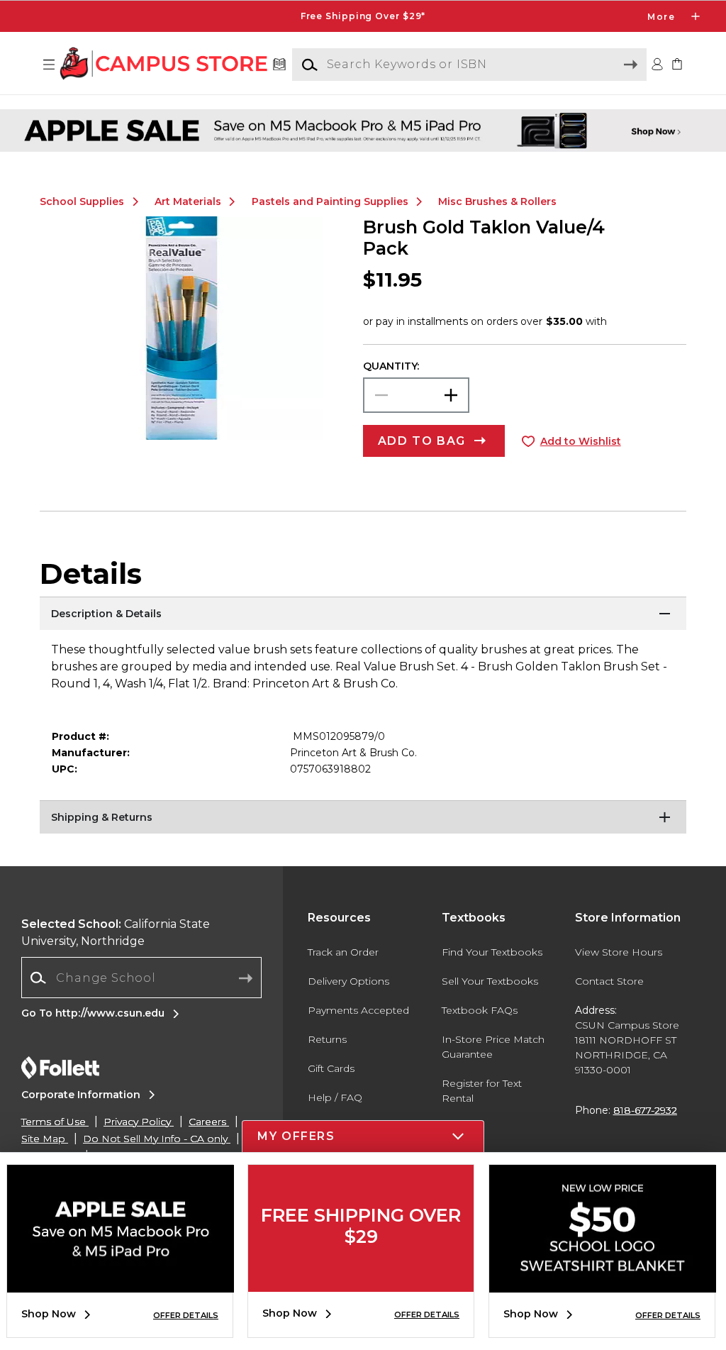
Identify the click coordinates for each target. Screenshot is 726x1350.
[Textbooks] (280, 64)
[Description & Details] (363, 614)
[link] (677, 64)
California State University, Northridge (115, 932)
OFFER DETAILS (185, 1315)
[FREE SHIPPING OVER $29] (361, 1281)
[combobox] (141, 978)
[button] (363, 16)
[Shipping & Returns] (363, 818)
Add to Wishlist (580, 441)
